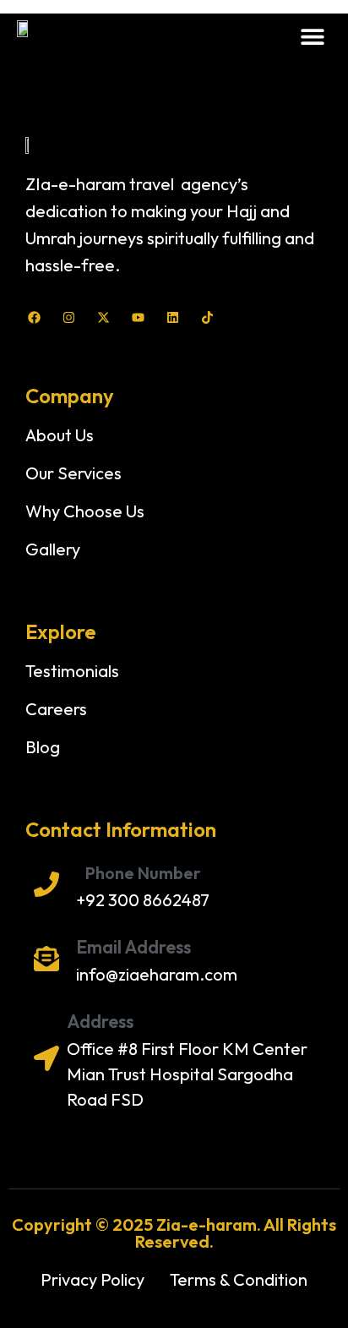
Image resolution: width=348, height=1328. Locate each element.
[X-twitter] (103, 317)
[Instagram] (69, 317)
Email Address (133, 947)
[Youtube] (138, 317)
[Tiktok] (207, 317)
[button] (312, 36)
